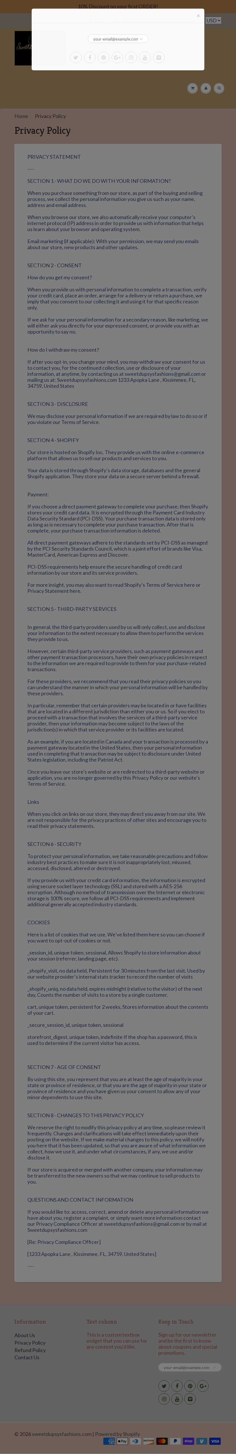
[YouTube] (145, 57)
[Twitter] (76, 57)
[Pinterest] (103, 57)
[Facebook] (90, 57)
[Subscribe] (141, 39)
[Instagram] (131, 57)
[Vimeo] (159, 57)
